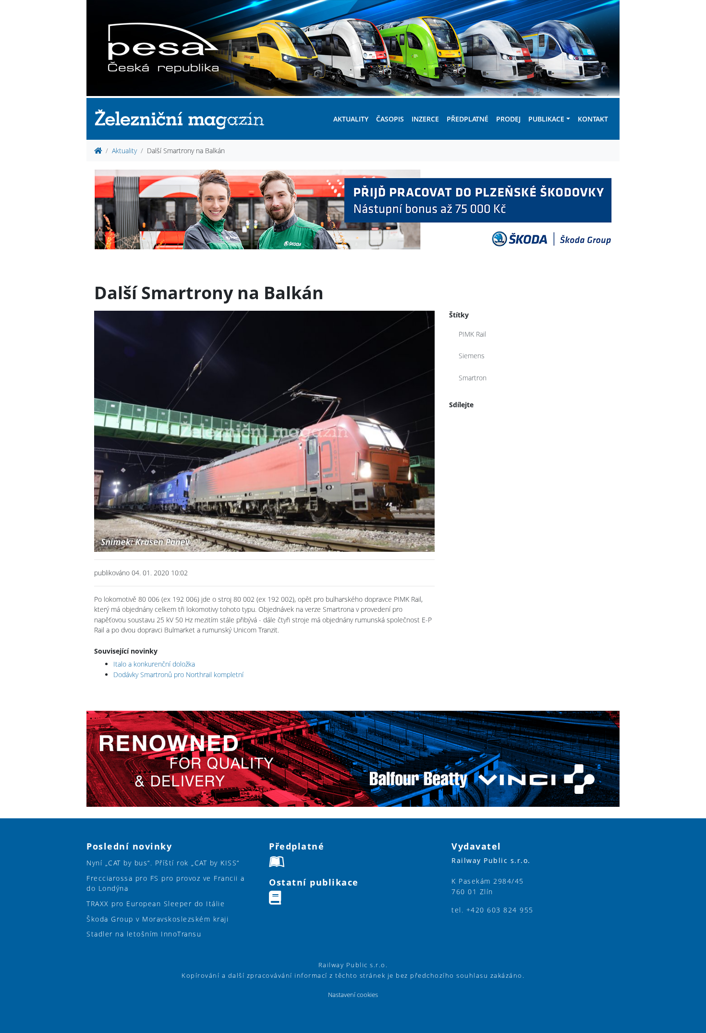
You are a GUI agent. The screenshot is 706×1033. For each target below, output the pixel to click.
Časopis (390, 118)
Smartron (473, 377)
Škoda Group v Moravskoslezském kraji (157, 919)
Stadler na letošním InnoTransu (143, 933)
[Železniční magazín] (183, 119)
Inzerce (425, 118)
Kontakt (593, 118)
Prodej (508, 118)
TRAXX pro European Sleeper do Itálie (155, 903)
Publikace (546, 118)
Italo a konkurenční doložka (154, 663)
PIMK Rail (472, 334)
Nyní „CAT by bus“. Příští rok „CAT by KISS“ (163, 862)
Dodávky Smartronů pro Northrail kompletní (178, 674)
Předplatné (467, 118)
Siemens (472, 355)
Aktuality (350, 118)
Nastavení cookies (353, 995)
